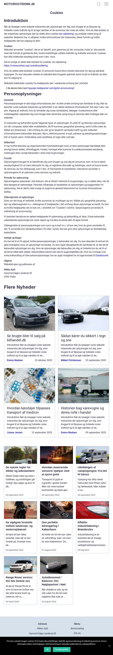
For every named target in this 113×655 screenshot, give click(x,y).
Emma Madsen (15, 360)
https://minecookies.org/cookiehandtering (26, 65)
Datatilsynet (102, 255)
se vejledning (66, 33)
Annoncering (77, 628)
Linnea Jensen (15, 432)
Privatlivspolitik (61, 649)
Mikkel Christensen (71, 360)
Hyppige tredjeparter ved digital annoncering (50, 88)
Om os (77, 633)
